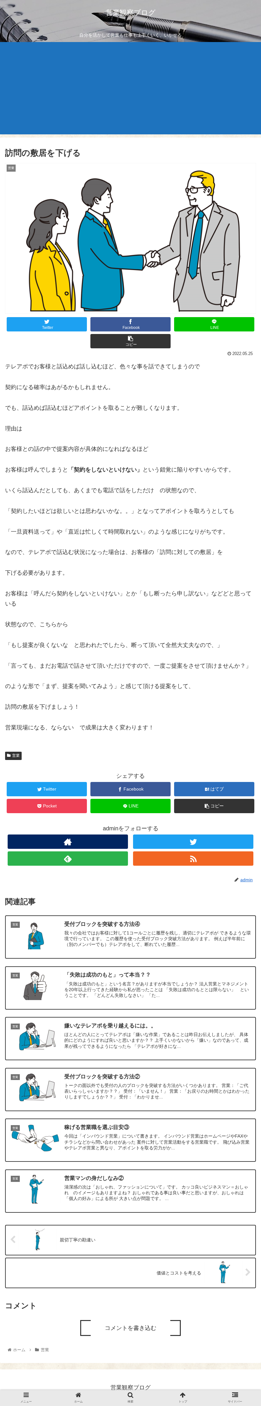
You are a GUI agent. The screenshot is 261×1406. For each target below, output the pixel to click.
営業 (16, 755)
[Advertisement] (130, 89)
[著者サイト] (68, 841)
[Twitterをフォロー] (193, 841)
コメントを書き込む (130, 1328)
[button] (241, 864)
